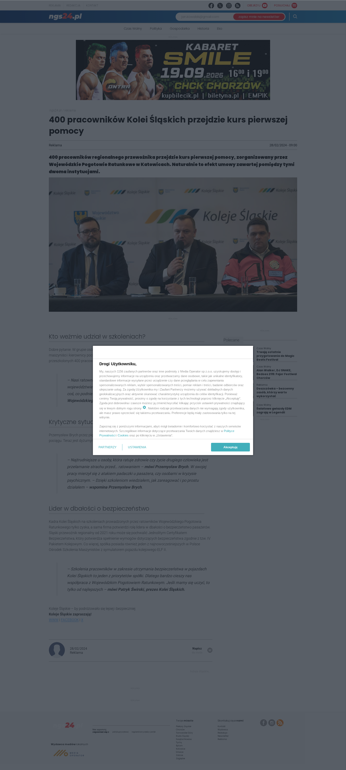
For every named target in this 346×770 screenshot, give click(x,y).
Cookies (123, 435)
